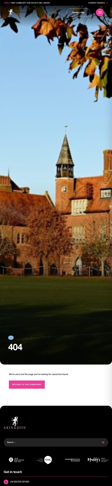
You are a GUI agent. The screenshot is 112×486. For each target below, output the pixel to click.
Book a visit (78, 12)
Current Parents (96, 3)
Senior (7, 3)
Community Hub (23, 3)
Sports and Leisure (40, 3)
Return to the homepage (26, 385)
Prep (13, 3)
